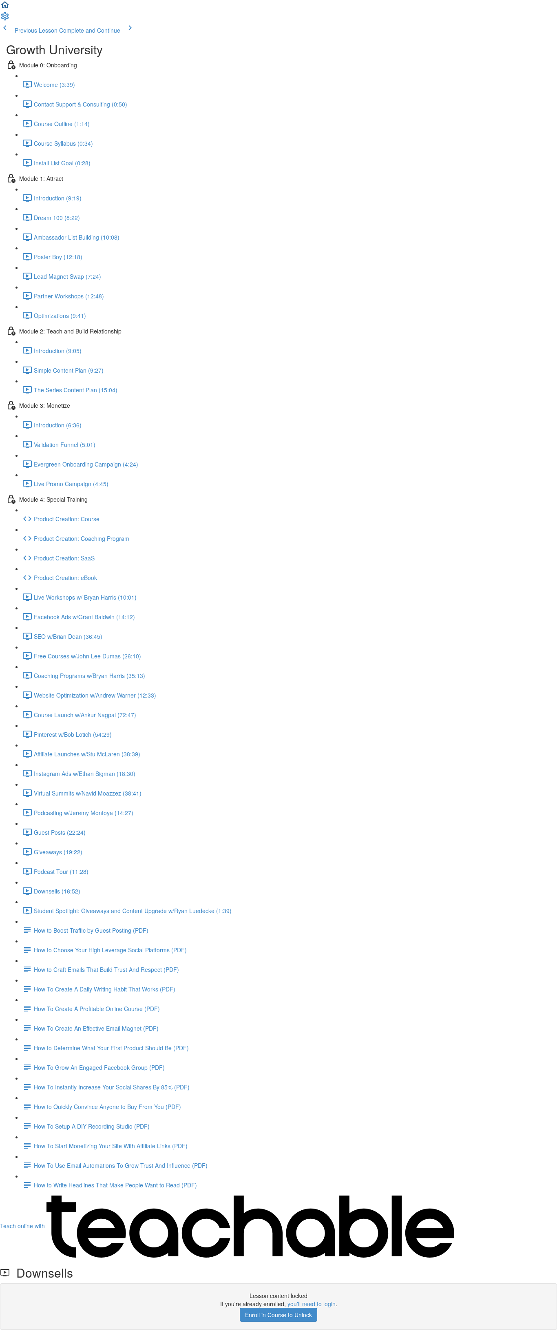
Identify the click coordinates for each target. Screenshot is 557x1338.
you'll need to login (311, 1304)
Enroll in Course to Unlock (278, 1315)
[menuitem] (5, 19)
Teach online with (23, 1226)
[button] (5, 7)
